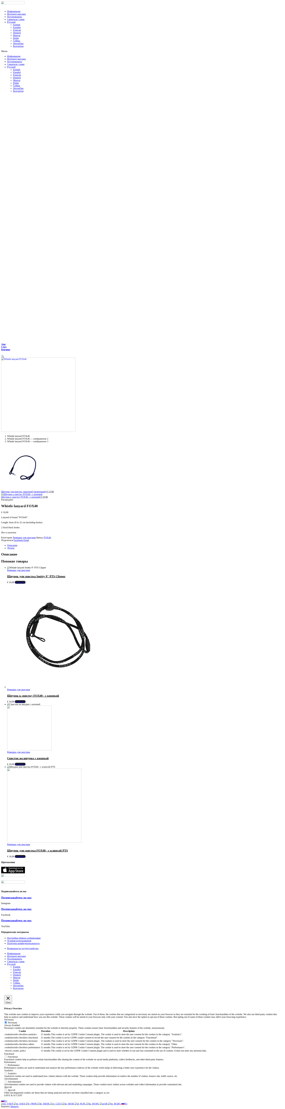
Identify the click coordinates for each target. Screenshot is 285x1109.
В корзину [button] (20, 582)
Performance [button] (10, 1062)
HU (98, 1103)
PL (84, 1103)
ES (24, 1103)
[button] (142, 51)
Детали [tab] (10, 548)
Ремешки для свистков (24, 537)
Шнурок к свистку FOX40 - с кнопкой (33, 695)
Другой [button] (8, 1087)
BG (119, 1103)
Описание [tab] (12, 545)
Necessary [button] (9, 1019)
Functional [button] (9, 1054)
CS (60, 1103)
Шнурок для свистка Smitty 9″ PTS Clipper (36, 576)
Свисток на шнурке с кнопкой (28, 758)
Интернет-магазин (16, 14)
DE (48, 1103)
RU (5, 1101)
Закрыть (14, 1106)
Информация (13, 11)
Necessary (12, 1022)
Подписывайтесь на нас (16, 897)
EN (12, 1103)
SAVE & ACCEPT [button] (13, 1095)
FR (35, 1103)
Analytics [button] (8, 1070)
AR (106, 1103)
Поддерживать (14, 16)
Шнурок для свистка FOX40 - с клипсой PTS (37, 850)
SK (73, 1103)
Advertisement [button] (11, 1078)
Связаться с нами (15, 19)
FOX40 (47, 537)
